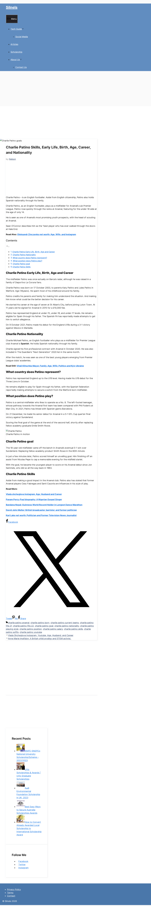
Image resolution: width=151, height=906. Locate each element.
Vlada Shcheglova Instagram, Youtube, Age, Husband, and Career (40, 635)
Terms (10, 892)
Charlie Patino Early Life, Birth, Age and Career (33, 252)
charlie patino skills (73, 629)
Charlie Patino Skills (22, 267)
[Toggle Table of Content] (7, 246)
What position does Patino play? (27, 261)
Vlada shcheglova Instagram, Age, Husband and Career (34, 494)
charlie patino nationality (67, 626)
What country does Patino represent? (30, 258)
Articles (14, 44)
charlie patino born (40, 622)
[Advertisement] (71, 89)
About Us (15, 59)
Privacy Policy (14, 889)
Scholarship (16, 52)
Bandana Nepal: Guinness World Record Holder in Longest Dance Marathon (44, 505)
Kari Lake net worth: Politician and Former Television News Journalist (41, 515)
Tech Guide (16, 29)
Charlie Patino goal (21, 264)
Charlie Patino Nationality (24, 255)
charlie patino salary (53, 629)
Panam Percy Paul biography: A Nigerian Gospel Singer (34, 499)
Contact (11, 896)
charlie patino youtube (31, 632)
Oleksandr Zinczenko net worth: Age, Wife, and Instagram (46, 234)
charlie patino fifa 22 (23, 626)
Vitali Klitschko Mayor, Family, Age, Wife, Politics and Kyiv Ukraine (50, 366)
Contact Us (21, 67)
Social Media (21, 36)
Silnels (11, 7)
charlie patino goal (44, 626)
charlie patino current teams (65, 622)
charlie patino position (31, 629)
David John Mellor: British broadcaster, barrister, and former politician (41, 510)
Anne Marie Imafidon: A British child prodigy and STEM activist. (39, 638)
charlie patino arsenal (18, 622)
